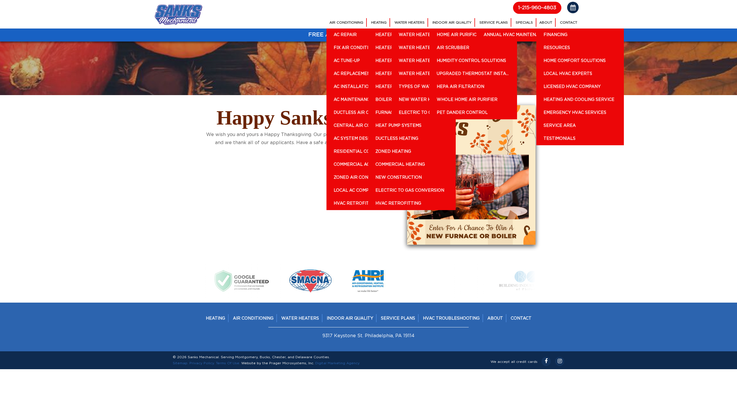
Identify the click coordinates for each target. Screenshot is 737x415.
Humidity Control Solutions (471, 61)
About (545, 22)
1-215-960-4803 (537, 7)
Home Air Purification (463, 35)
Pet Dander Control (462, 113)
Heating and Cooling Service (579, 100)
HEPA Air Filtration (460, 87)
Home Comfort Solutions (575, 61)
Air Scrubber (453, 48)
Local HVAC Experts (568, 74)
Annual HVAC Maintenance (516, 35)
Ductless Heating (396, 139)
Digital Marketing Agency (337, 363)
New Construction (398, 178)
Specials (524, 22)
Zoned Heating (393, 152)
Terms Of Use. (228, 363)
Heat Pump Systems (398, 126)
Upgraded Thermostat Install (474, 74)
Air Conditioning (346, 22)
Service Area (560, 126)
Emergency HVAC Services (575, 113)
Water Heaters (409, 22)
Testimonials (559, 139)
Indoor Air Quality (452, 22)
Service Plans (493, 22)
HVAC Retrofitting (398, 203)
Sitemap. (180, 363)
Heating (379, 22)
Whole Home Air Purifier (467, 100)
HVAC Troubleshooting (451, 318)
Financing (555, 35)
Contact (568, 22)
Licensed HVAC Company (572, 87)
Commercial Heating (400, 165)
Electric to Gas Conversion (409, 190)
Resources (557, 48)
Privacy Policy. (202, 363)
